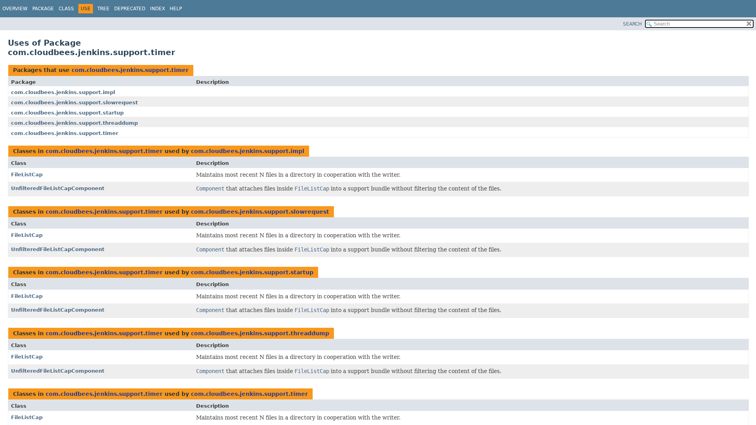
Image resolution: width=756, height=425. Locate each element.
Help (176, 8)
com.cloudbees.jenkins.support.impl (63, 92)
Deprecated (129, 8)
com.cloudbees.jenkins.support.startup (67, 113)
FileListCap (27, 174)
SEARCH (632, 24)
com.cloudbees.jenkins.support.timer (130, 70)
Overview (15, 8)
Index (157, 8)
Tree (103, 8)
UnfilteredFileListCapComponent (57, 188)
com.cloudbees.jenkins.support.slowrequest (74, 102)
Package (43, 8)
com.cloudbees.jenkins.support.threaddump (74, 123)
